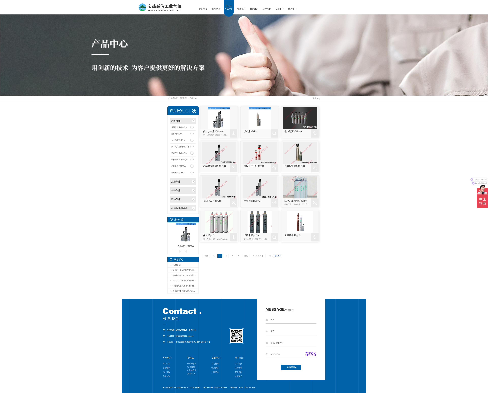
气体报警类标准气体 (179, 160)
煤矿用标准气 (176, 134)
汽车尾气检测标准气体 (180, 147)
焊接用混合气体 (252, 235)
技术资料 (241, 7)
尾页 (246, 256)
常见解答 (215, 368)
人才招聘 (267, 7)
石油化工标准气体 (178, 166)
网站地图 (234, 388)
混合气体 (175, 181)
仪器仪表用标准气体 (179, 127)
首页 (206, 256)
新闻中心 (280, 7)
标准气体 (175, 121)
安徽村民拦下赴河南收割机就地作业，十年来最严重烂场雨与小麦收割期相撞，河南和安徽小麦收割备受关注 (184, 286)
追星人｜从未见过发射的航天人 (184, 281)
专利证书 (238, 376)
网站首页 (203, 7)
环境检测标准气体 (178, 173)
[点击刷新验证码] (310, 354)
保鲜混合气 (209, 235)
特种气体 (175, 190)
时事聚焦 (215, 372)
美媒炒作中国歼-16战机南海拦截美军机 (184, 291)
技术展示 (254, 7)
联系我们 (292, 7)
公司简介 (216, 7)
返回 (315, 98)
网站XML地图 (250, 388)
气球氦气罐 (177, 265)
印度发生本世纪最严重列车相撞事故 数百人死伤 (184, 270)
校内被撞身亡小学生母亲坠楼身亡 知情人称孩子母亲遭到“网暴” (184, 275)
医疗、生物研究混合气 (295, 200)
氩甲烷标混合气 (292, 235)
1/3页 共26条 (258, 256)
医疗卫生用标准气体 (179, 153)
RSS (241, 388)
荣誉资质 (238, 372)
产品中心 (229, 7)
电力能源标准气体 (178, 140)
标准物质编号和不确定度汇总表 (181, 208)
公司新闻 (215, 364)
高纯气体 (175, 199)
